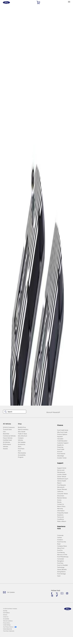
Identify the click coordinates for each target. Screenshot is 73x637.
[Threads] (52, 596)
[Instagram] (67, 593)
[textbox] (15, 411)
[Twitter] (57, 593)
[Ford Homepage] (67, 609)
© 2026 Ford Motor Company (10, 608)
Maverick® (56, 412)
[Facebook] (52, 593)
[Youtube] (62, 593)
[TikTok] (57, 596)
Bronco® (49, 412)
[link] (5, 610)
